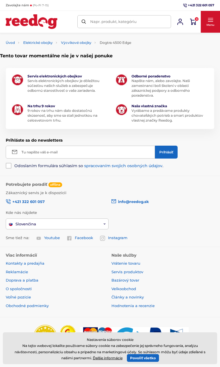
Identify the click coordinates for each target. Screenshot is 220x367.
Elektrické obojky (38, 42)
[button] (210, 22)
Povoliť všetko (143, 358)
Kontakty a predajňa (25, 263)
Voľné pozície (18, 297)
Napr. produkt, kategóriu (113, 21)
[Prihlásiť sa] (180, 22)
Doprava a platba (22, 280)
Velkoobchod (123, 288)
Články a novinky (127, 297)
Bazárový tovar (125, 280)
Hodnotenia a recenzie (133, 305)
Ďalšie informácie (108, 358)
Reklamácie (17, 272)
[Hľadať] (83, 21)
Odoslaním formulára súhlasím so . (88, 165)
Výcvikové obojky (76, 42)
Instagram (117, 237)
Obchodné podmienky (27, 305)
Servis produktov (127, 272)
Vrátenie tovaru (125, 263)
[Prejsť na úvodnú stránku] (31, 21)
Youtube (52, 237)
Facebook (84, 237)
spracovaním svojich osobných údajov (123, 165)
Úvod (10, 42)
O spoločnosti (19, 288)
